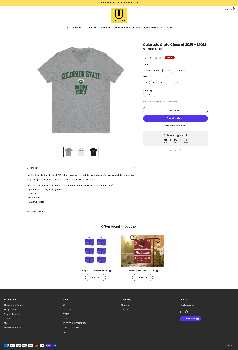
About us (125, 305)
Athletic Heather (153, 70)
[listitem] (119, 2)
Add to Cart (95, 277)
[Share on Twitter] (175, 150)
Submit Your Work (12, 327)
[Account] (226, 9)
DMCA (7, 318)
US (67, 28)
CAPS (169, 28)
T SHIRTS (105, 28)
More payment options (175, 125)
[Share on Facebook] (165, 150)
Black (168, 70)
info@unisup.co (187, 305)
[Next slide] (130, 90)
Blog (6, 323)
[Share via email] (185, 150)
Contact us (126, 309)
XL (169, 82)
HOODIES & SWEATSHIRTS (127, 28)
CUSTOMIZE (79, 28)
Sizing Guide (10, 309)
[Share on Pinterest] (180, 150)
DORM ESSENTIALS (153, 28)
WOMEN (93, 28)
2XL (178, 82)
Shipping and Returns (14, 305)
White (179, 70)
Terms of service (12, 314)
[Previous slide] (32, 90)
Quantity (147, 90)
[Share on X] (170, 150)
